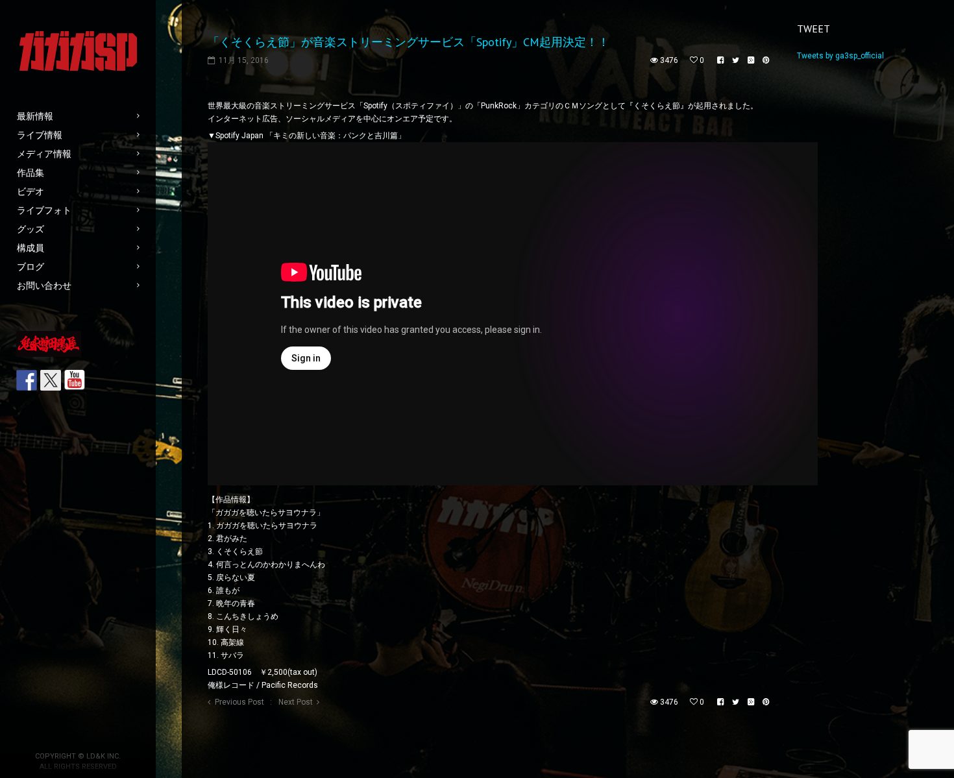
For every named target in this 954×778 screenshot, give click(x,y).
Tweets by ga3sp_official (840, 55)
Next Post (295, 702)
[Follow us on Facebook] (26, 380)
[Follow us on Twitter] (50, 380)
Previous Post (239, 702)
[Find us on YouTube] (74, 380)
